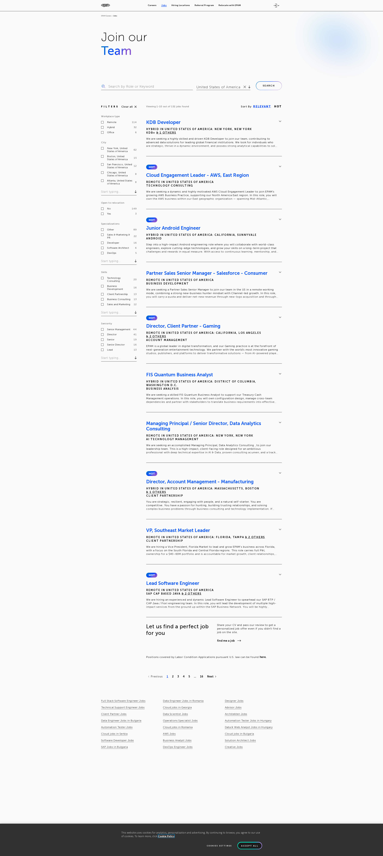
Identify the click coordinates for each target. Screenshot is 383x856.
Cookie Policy (166, 836)
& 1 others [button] (166, 132)
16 (201, 676)
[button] (151, 167)
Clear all (127, 106)
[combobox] (196, 87)
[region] (191, 840)
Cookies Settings (219, 845)
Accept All (249, 845)
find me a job (226, 640)
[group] (214, 134)
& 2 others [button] (156, 336)
